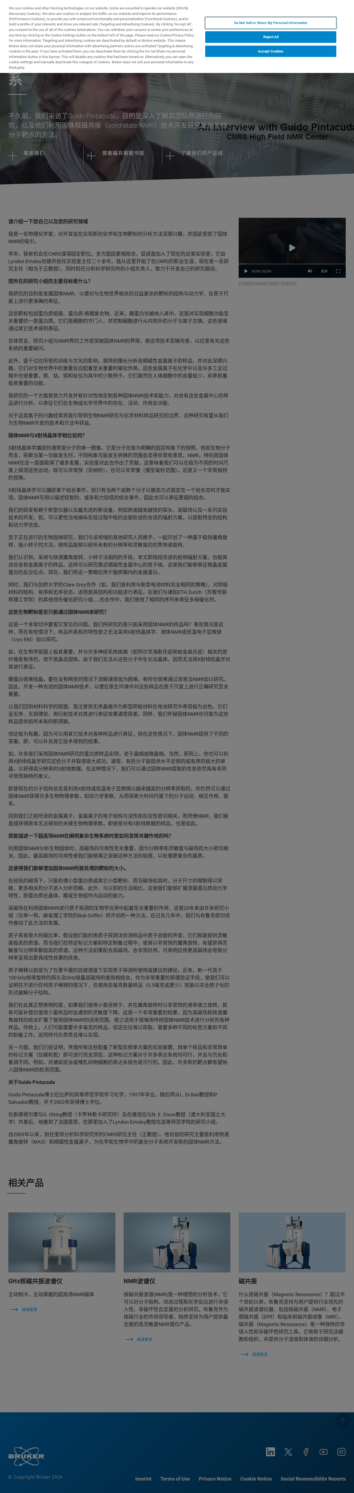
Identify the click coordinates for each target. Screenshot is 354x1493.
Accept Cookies (271, 51)
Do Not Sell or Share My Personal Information (271, 23)
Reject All (270, 37)
